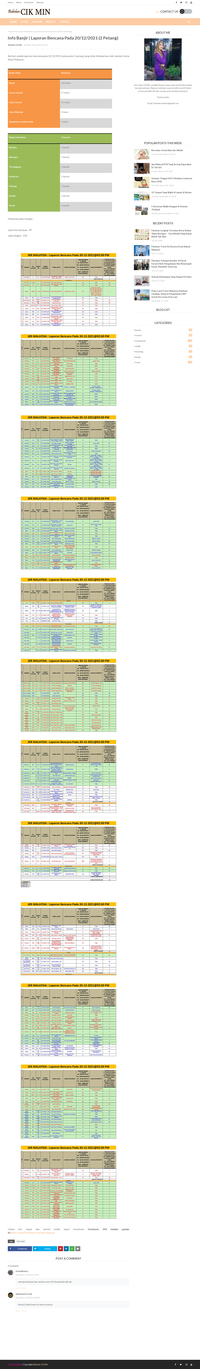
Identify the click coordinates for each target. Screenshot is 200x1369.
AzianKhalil (22, 1271)
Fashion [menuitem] (37, 21)
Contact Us (169, 11)
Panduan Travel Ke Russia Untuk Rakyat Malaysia (170, 248)
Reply (18, 1288)
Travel (163, 362)
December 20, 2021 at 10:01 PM (28, 1298)
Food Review (163, 341)
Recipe (163, 357)
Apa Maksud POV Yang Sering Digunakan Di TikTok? (171, 166)
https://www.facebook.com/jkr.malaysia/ (33, 1232)
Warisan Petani (24, 1294)
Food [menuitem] (24, 21)
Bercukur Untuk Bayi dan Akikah (167, 150)
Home (10, 2)
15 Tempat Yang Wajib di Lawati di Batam (171, 192)
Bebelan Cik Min (15, 45)
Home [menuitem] (13, 21)
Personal (18, 31)
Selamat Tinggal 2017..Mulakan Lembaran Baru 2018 (171, 180)
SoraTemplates (15, 1364)
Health (163, 346)
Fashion (163, 335)
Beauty (163, 330)
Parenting (163, 351)
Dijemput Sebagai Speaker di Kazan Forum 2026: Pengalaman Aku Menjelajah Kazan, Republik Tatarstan (171, 263)
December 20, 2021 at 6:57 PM (27, 1275)
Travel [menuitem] (64, 21)
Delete (23, 1288)
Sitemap (40, 2)
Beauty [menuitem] (51, 21)
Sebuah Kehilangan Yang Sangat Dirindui (171, 277)
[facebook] (176, 2)
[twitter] (181, 2)
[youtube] (191, 2)
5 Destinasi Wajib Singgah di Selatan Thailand (169, 208)
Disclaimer (28, 2)
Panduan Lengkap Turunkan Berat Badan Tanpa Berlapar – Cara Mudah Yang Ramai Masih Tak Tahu (171, 233)
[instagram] (186, 2)
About (18, 2)
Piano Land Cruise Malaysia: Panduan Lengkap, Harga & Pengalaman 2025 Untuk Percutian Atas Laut (169, 294)
